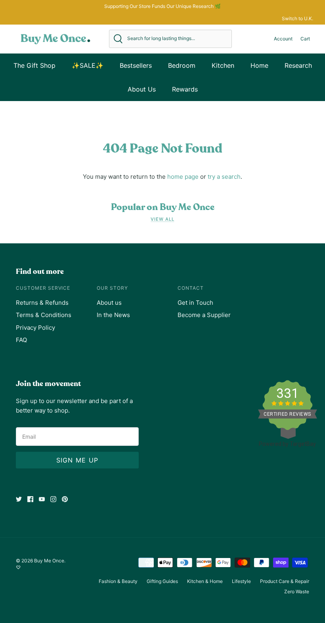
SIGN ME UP (77, 460)
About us (109, 302)
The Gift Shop (34, 65)
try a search (224, 176)
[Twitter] (19, 499)
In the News (113, 315)
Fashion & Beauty (118, 581)
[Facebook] (30, 499)
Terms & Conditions (43, 315)
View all (162, 219)
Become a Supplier (204, 315)
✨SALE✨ (87, 65)
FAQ (21, 340)
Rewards (185, 89)
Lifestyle (241, 581)
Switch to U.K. (297, 18)
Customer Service (43, 288)
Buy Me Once (49, 561)
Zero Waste (296, 591)
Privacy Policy (35, 327)
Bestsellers (136, 65)
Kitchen (223, 65)
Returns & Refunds (42, 302)
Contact (191, 288)
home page (183, 176)
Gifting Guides (162, 581)
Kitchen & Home (205, 581)
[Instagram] (53, 499)
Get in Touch (195, 302)
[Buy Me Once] (55, 38)
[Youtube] (42, 499)
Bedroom (181, 65)
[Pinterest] (65, 499)
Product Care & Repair (284, 581)
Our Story (112, 288)
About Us (142, 89)
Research (298, 65)
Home (259, 65)
